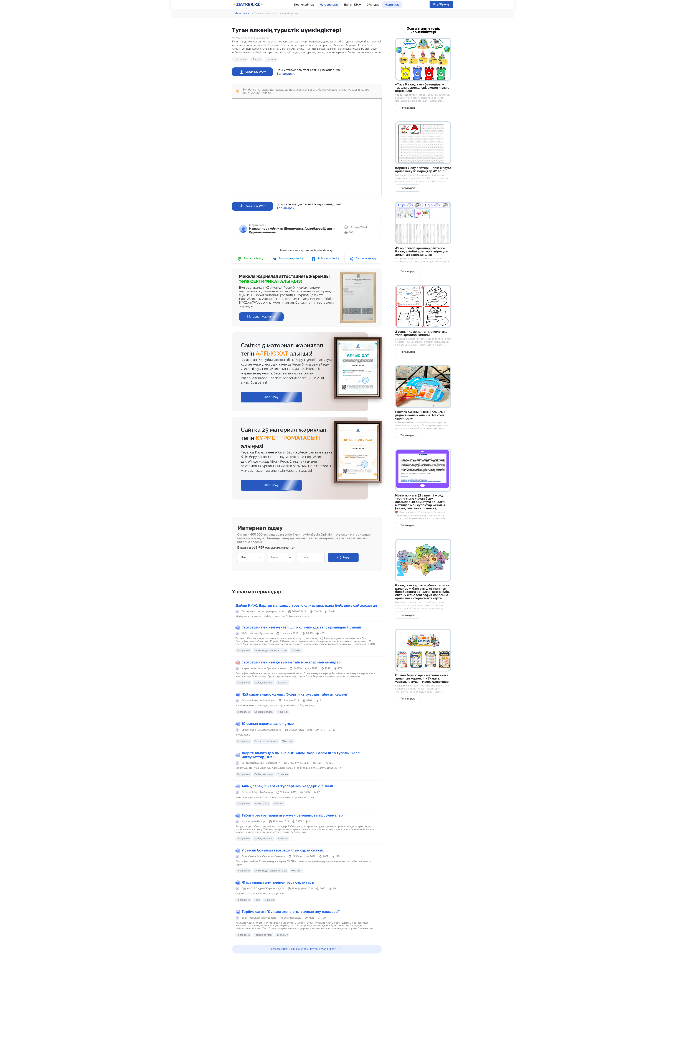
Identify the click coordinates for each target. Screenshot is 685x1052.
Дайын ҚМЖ (352, 4)
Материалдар (329, 4)
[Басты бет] (248, 4)
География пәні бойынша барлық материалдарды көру (303, 948)
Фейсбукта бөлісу (328, 258)
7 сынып (271, 59)
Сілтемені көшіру (365, 258)
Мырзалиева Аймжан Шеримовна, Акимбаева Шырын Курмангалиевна (292, 230)
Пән (243, 557)
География (240, 59)
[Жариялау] (271, 393)
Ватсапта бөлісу (253, 258)
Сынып (305, 557)
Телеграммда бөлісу (290, 258)
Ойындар (373, 4)
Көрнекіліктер (304, 4)
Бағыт (274, 557)
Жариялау (392, 4)
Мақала (256, 59)
